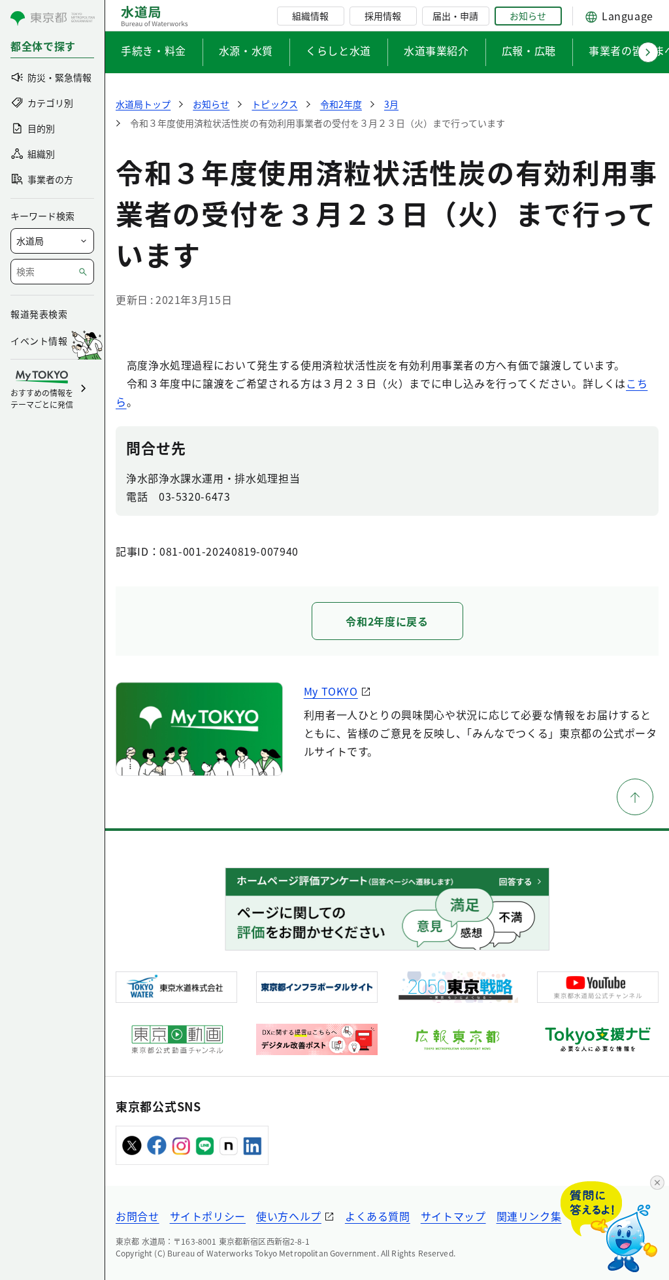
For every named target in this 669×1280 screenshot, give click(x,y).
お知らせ (528, 15)
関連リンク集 (529, 1216)
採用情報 (383, 15)
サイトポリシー (208, 1216)
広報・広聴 (529, 50)
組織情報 (310, 15)
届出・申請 (455, 15)
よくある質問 (377, 1216)
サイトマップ (453, 1216)
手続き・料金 (153, 50)
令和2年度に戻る (387, 621)
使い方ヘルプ (288, 1216)
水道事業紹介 (436, 50)
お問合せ (137, 1216)
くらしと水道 (338, 50)
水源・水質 (246, 50)
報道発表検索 (38, 313)
